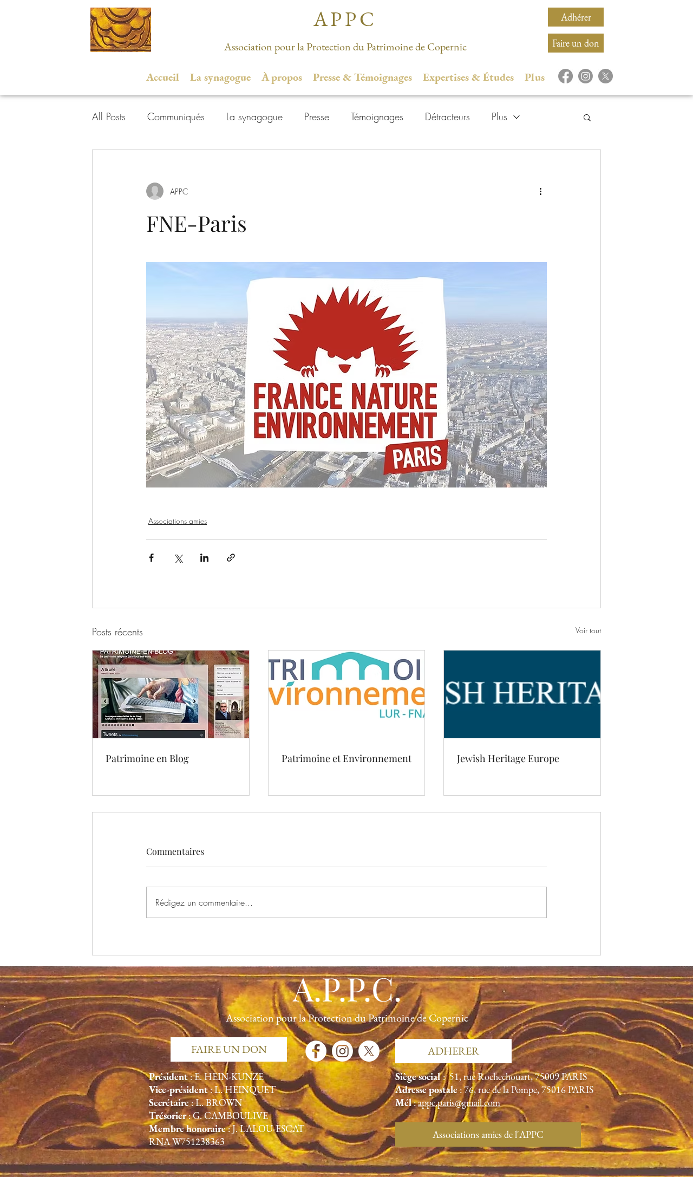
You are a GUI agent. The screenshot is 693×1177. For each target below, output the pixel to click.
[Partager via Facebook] (151, 557)
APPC (345, 18)
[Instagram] (585, 76)
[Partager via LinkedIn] (204, 557)
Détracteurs (447, 116)
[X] (605, 76)
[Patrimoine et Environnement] (347, 694)
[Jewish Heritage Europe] (522, 694)
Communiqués (176, 116)
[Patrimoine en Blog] (171, 694)
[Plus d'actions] (540, 191)
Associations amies (177, 521)
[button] (587, 117)
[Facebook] (565, 76)
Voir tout (588, 630)
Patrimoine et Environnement (346, 758)
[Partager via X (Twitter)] (178, 557)
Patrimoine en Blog (147, 758)
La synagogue (254, 116)
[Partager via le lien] (231, 557)
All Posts (109, 116)
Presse (316, 116)
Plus (499, 116)
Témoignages (377, 116)
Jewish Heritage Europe (508, 758)
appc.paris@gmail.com (459, 1102)
